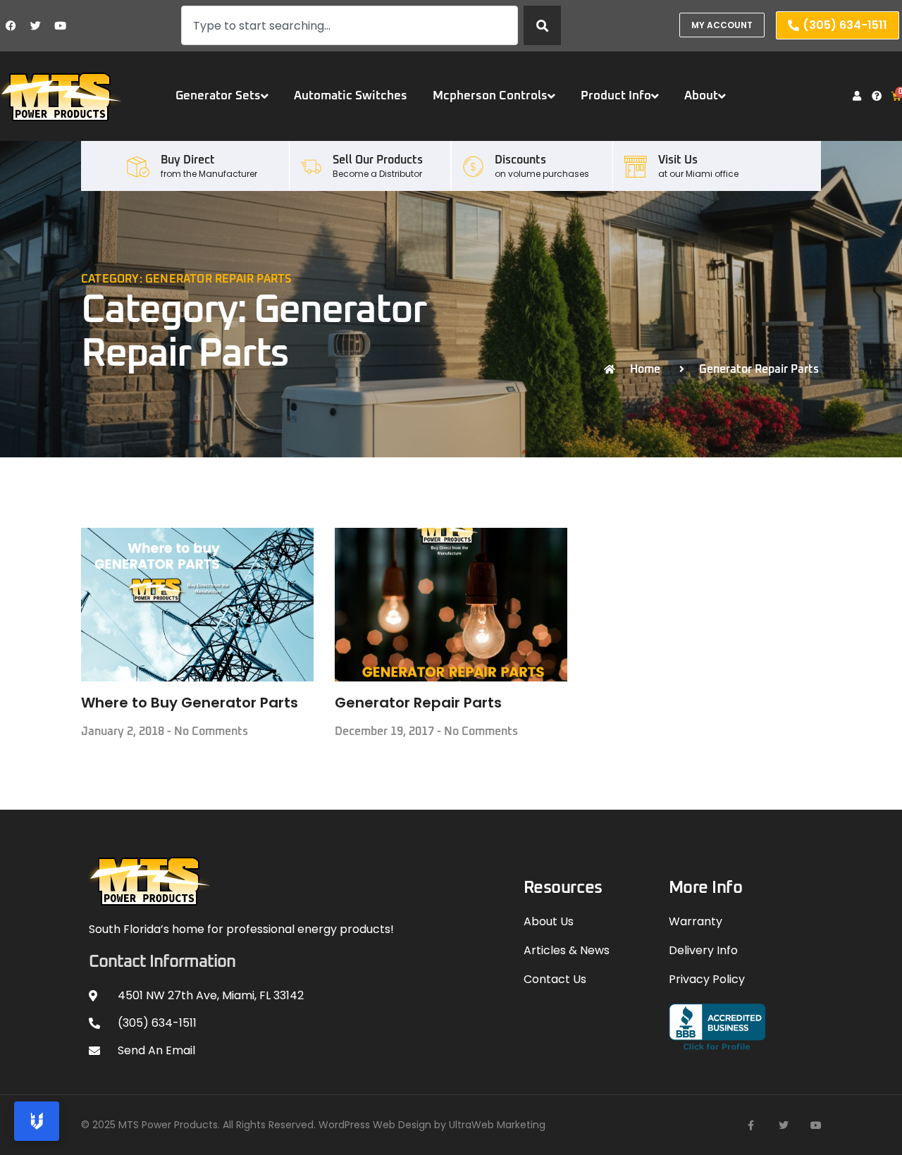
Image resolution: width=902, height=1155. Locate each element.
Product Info (616, 96)
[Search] (542, 25)
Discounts (520, 160)
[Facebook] (10, 25)
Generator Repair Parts (418, 702)
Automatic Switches (350, 96)
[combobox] (349, 25)
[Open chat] (36, 1121)
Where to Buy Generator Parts (189, 702)
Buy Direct (188, 160)
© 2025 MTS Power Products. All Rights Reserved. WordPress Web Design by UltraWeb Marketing (313, 1125)
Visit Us (678, 160)
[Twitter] (35, 25)
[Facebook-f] (751, 1125)
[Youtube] (59, 25)
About (701, 96)
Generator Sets (218, 96)
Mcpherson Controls (490, 96)
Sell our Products (378, 160)
